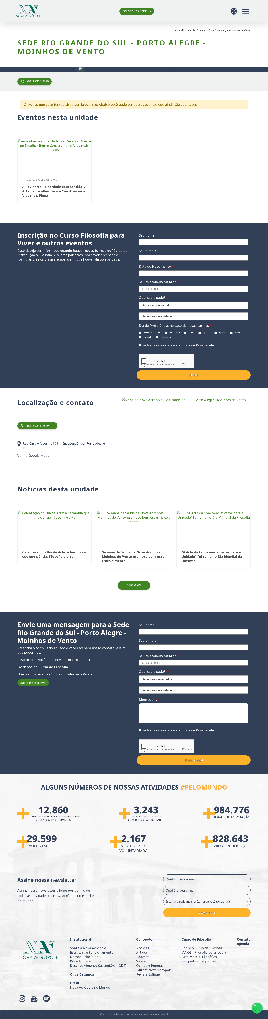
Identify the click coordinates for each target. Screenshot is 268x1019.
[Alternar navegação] (245, 11)
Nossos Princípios (84, 957)
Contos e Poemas (149, 965)
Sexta (237, 332)
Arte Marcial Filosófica (199, 957)
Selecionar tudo (152, 332)
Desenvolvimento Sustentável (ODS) (98, 965)
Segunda (174, 332)
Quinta (222, 332)
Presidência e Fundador (88, 961)
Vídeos (141, 961)
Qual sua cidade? (153, 297)
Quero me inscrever (33, 683)
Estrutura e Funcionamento (91, 952)
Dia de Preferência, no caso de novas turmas (175, 325)
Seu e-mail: (149, 251)
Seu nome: (148, 235)
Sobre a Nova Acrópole (88, 948)
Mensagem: (149, 699)
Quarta (207, 332)
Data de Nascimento (156, 266)
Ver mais (134, 585)
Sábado (147, 337)
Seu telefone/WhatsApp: (159, 282)
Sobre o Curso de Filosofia (202, 948)
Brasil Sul (77, 983)
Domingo (165, 337)
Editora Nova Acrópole (154, 970)
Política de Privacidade (196, 345)
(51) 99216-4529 (38, 81)
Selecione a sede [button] (135, 11)
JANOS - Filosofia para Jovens (204, 952)
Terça (191, 332)
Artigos (142, 952)
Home (177, 30)
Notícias (142, 948)
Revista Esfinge (148, 974)
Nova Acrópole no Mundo (90, 987)
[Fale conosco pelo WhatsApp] (257, 1008)
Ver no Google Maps (33, 455)
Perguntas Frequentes (199, 961)
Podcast (142, 957)
